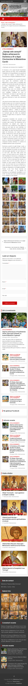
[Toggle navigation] (3, 19)
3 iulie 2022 (5, 64)
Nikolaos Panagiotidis (6, 626)
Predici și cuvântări (15, 354)
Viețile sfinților (7, 473)
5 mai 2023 (5, 547)
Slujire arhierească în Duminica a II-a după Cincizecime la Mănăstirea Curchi (14, 241)
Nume (4, 282)
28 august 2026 (6, 337)
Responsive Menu (25, 1)
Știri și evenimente (8, 310)
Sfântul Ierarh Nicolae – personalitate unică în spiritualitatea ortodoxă (14, 519)
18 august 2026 (13, 404)
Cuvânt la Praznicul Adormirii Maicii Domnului (17, 358)
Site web (4, 295)
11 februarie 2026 (6, 496)
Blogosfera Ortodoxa (6, 635)
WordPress (19, 683)
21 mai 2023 (5, 523)
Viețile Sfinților (18, 489)
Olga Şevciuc (4, 640)
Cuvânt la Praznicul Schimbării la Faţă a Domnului (16, 401)
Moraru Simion (5, 630)
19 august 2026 (13, 391)
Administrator (12, 64)
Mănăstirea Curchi (17, 679)
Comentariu (5, 263)
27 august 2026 (13, 361)
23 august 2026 (13, 375)
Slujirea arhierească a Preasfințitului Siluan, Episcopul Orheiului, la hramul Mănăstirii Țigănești (14, 333)
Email (4, 288)
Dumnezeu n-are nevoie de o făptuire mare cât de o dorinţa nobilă (14, 248)
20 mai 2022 (5, 572)
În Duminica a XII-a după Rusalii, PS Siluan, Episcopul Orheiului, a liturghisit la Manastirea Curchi (17, 371)
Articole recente (9, 420)
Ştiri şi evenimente (7, 49)
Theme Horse (16, 681)
